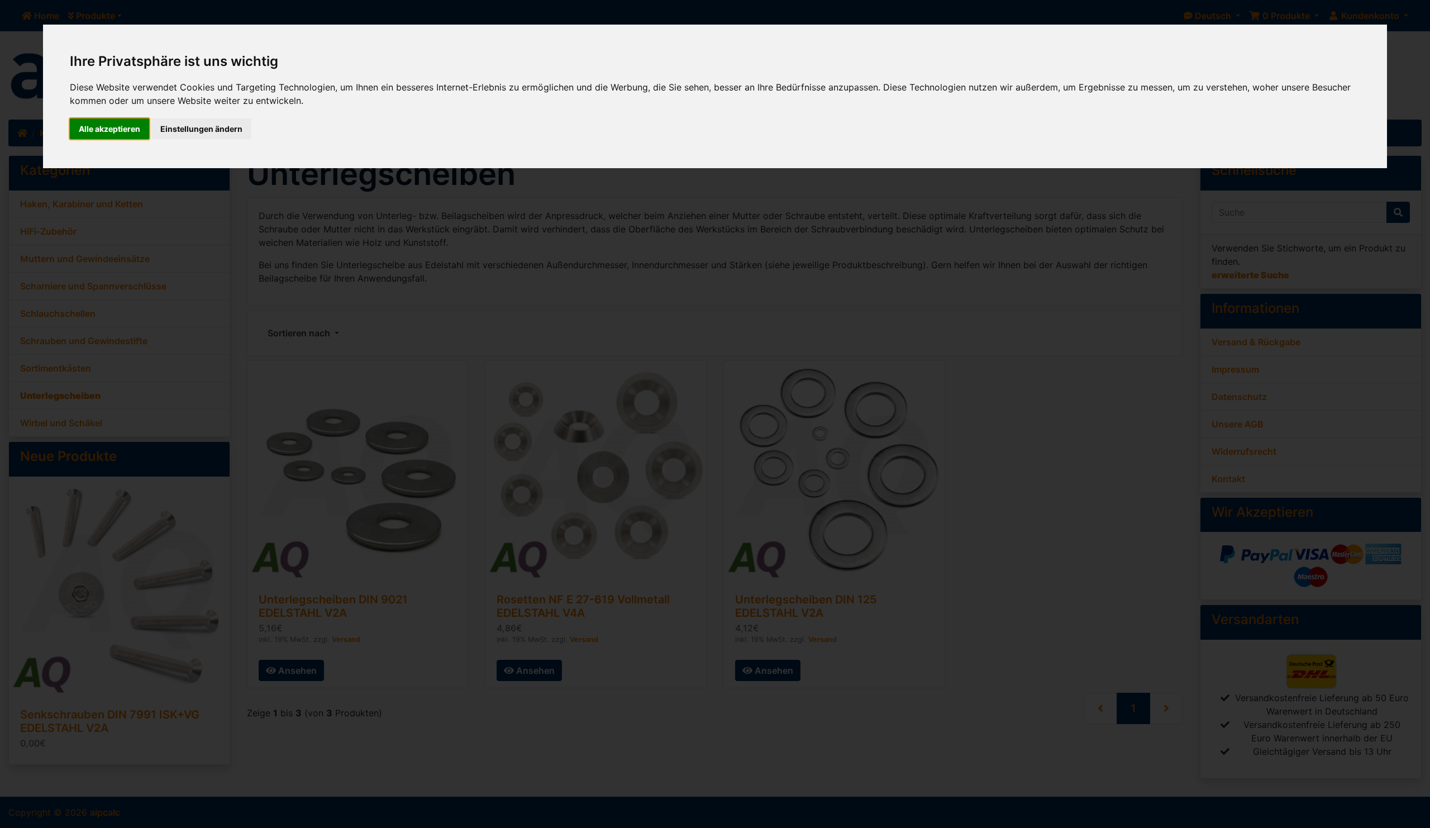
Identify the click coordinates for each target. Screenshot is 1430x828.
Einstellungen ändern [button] (201, 129)
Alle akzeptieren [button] (109, 129)
